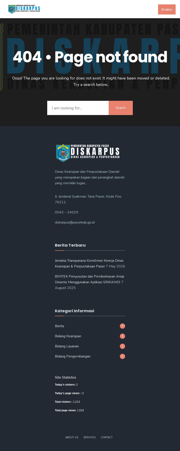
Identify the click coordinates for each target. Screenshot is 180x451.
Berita (59, 326)
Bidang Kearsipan (68, 336)
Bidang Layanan (67, 346)
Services (89, 437)
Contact (107, 437)
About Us (71, 437)
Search (121, 108)
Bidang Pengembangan (72, 356)
